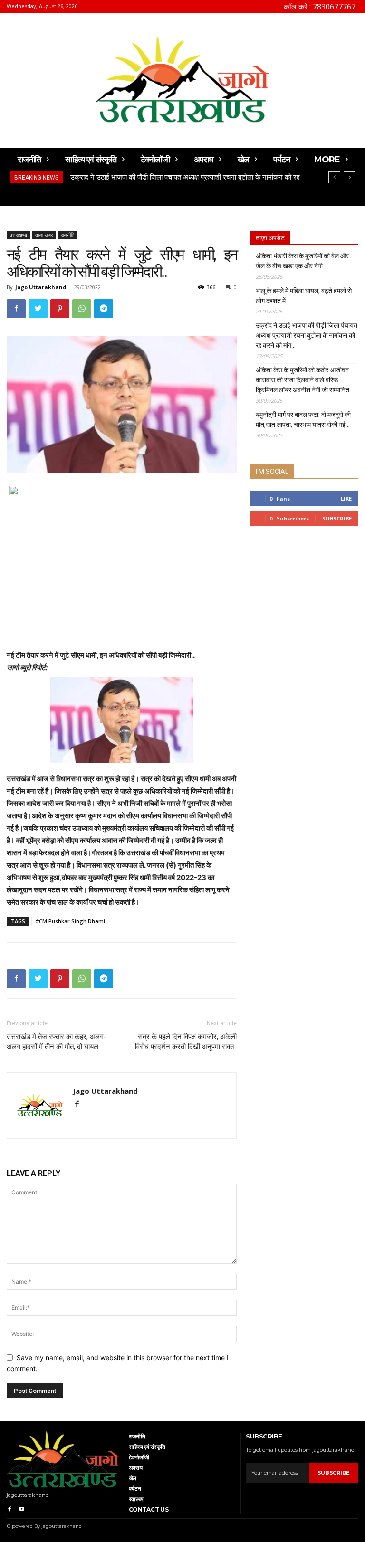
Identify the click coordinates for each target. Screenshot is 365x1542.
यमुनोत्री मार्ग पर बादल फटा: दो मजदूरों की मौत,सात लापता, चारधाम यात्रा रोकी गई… (303, 419)
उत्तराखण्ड (18, 234)
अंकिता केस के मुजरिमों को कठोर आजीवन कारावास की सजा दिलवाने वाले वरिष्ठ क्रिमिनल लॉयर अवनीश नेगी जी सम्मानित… (305, 380)
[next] (349, 177)
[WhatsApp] (81, 308)
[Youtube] (21, 1507)
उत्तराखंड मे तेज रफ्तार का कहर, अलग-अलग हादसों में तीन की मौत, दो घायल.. (56, 1041)
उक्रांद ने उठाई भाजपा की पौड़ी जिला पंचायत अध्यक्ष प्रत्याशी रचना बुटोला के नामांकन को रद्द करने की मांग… (306, 335)
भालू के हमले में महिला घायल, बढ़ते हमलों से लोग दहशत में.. (304, 295)
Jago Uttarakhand (41, 287)
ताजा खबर (44, 234)
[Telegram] (103, 308)
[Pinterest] (59, 308)
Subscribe (337, 518)
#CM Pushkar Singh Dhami (70, 921)
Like (346, 498)
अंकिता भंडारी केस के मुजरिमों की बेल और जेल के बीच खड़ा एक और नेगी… (302, 261)
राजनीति (68, 234)
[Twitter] (38, 308)
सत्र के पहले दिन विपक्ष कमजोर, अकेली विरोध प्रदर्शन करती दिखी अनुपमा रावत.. (186, 1041)
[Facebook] (16, 308)
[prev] (334, 177)
